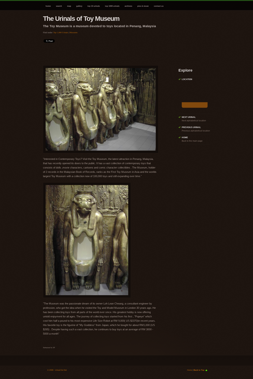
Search (59, 6)
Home (48, 6)
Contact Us (159, 6)
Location (187, 79)
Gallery (79, 6)
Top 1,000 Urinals (60, 32)
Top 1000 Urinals (112, 6)
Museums (74, 32)
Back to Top (199, 370)
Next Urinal (189, 117)
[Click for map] (195, 105)
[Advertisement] (105, 53)
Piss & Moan (143, 6)
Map (69, 6)
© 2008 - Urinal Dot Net (57, 370)
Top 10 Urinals (93, 6)
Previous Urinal (191, 127)
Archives (128, 6)
